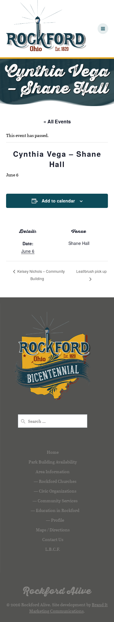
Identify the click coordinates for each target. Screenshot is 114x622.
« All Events (57, 121)
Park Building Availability (53, 462)
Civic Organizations (57, 491)
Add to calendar (58, 201)
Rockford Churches (57, 481)
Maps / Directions (53, 530)
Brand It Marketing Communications (68, 607)
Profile (57, 520)
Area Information (53, 471)
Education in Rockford (57, 510)
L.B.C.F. (52, 549)
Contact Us (52, 539)
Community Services (58, 500)
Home (53, 452)
